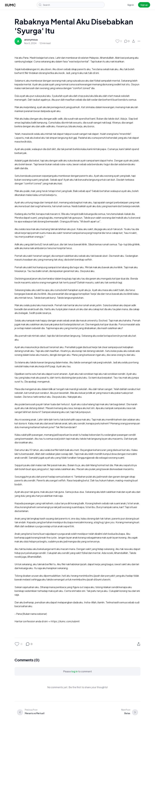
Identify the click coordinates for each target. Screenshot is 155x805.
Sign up (144, 4)
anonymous (31, 39)
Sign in (130, 4)
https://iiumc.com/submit (65, 621)
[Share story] (133, 41)
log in (74, 671)
